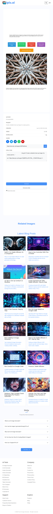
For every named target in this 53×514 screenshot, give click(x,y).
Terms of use (30, 477)
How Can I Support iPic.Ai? (11, 442)
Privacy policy (30, 475)
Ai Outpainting (5, 475)
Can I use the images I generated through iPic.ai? (17, 426)
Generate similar (26, 187)
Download (26, 183)
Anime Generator (6, 472)
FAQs (28, 503)
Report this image (11, 190)
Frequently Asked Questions (9, 503)
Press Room (30, 472)
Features (29, 498)
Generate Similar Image (26, 50)
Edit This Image (21, 43)
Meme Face (5, 486)
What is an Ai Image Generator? (12, 420)
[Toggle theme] (46, 2)
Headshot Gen (6, 479)
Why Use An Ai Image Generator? (13, 431)
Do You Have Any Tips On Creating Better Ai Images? (18, 437)
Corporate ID (5, 491)
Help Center (5, 498)
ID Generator (5, 489)
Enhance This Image (31, 44)
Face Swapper (6, 484)
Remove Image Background (41, 44)
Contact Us (30, 470)
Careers (29, 468)
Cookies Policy (31, 479)
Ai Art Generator (6, 468)
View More (25, 449)
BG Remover (5, 477)
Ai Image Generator (7, 465)
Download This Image (12, 44)
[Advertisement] (26, 21)
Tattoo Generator (6, 482)
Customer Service (6, 500)
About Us (29, 465)
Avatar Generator (6, 470)
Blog (28, 500)
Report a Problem (6, 505)
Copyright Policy (31, 482)
